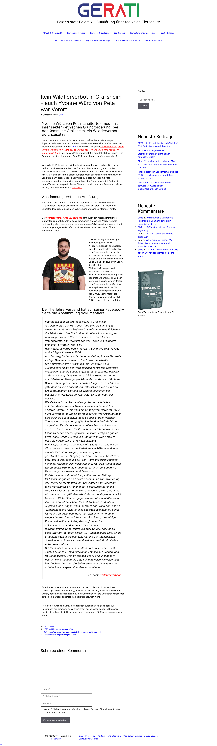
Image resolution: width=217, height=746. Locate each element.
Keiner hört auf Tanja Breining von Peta (60, 635)
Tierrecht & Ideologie (99, 33)
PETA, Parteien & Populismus (68, 40)
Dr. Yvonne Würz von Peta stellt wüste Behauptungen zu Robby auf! (72, 632)
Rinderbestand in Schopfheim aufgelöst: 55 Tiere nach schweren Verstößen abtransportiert (158, 175)
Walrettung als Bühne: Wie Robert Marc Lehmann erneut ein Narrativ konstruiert (155, 220)
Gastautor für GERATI (88, 739)
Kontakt (101, 736)
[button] (1, 744)
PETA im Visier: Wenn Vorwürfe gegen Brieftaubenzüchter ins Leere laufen (158, 252)
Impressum (90, 736)
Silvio (140, 217)
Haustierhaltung (167, 33)
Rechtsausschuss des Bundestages (64, 218)
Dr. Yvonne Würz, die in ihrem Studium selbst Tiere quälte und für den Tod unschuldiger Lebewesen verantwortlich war (83, 149)
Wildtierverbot (55, 629)
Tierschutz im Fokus (76, 33)
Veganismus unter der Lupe (98, 40)
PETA (46, 629)
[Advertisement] (108, 63)
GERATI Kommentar (153, 40)
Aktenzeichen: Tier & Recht (128, 40)
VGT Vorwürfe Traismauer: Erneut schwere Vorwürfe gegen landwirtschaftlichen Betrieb (155, 185)
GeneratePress (58, 739)
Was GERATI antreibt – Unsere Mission (140, 736)
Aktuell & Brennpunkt (52, 33)
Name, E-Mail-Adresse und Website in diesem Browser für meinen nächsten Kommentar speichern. (82, 711)
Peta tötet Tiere (114, 736)
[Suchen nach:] (158, 100)
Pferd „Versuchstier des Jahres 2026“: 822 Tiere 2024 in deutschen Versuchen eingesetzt (158, 164)
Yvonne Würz (67, 629)
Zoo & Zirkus (119, 33)
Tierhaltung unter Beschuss (142, 33)
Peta (74, 146)
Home (80, 736)
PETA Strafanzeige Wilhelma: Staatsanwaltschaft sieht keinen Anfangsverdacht (154, 153)
